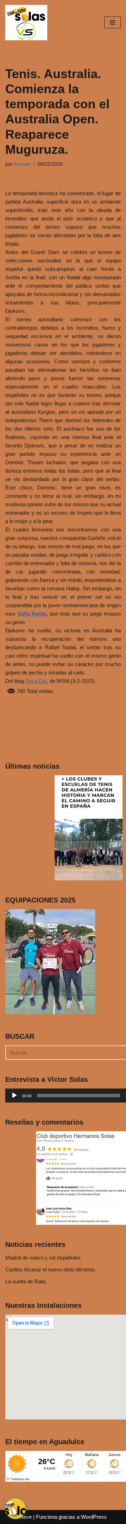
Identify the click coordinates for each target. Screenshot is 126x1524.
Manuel (22, 164)
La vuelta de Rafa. (26, 1281)
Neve (26, 1517)
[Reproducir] (14, 1095)
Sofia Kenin (32, 614)
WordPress (94, 1517)
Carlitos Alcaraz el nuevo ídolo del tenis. (50, 1269)
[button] (15, 1508)
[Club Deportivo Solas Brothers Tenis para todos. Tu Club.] (26, 22)
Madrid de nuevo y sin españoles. (43, 1258)
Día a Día (36, 681)
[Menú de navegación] (112, 22)
